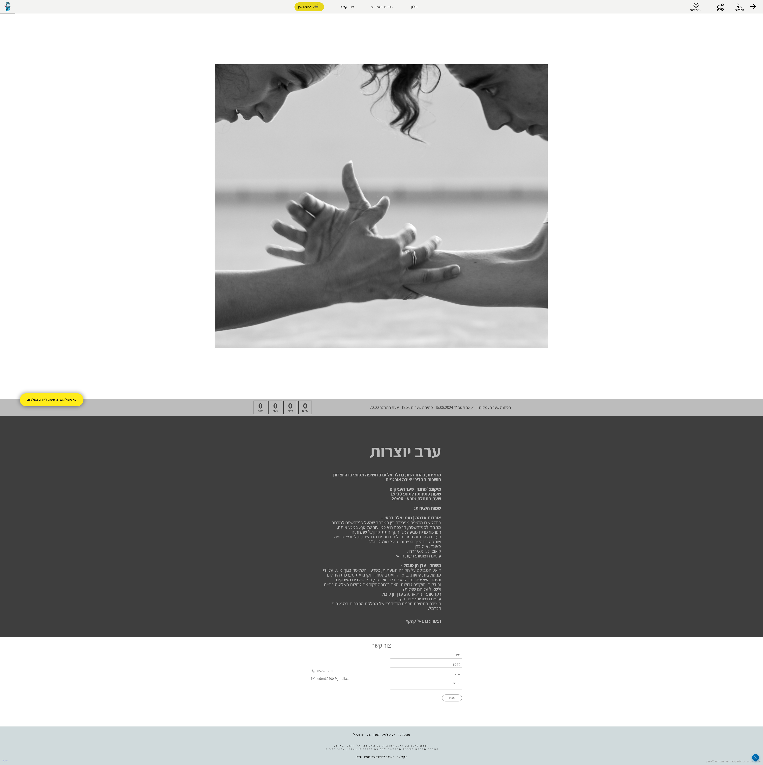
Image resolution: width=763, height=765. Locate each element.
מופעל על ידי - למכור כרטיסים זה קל (381, 734)
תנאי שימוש (754, 761)
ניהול (5, 761)
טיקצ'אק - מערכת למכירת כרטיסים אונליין (381, 757)
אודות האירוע (382, 7)
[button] (753, 7)
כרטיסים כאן (306, 6)
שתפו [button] (720, 10)
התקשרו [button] (739, 10)
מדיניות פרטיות (735, 761)
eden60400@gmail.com (334, 678)
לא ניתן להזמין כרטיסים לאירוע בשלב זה (51, 400)
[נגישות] (755, 757)
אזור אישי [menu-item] (695, 10)
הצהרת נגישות (715, 761)
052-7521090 (326, 671)
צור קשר (347, 7)
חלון (414, 7)
